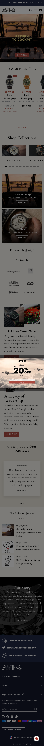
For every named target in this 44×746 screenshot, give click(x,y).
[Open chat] (36, 738)
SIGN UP (22, 382)
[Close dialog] (42, 359)
